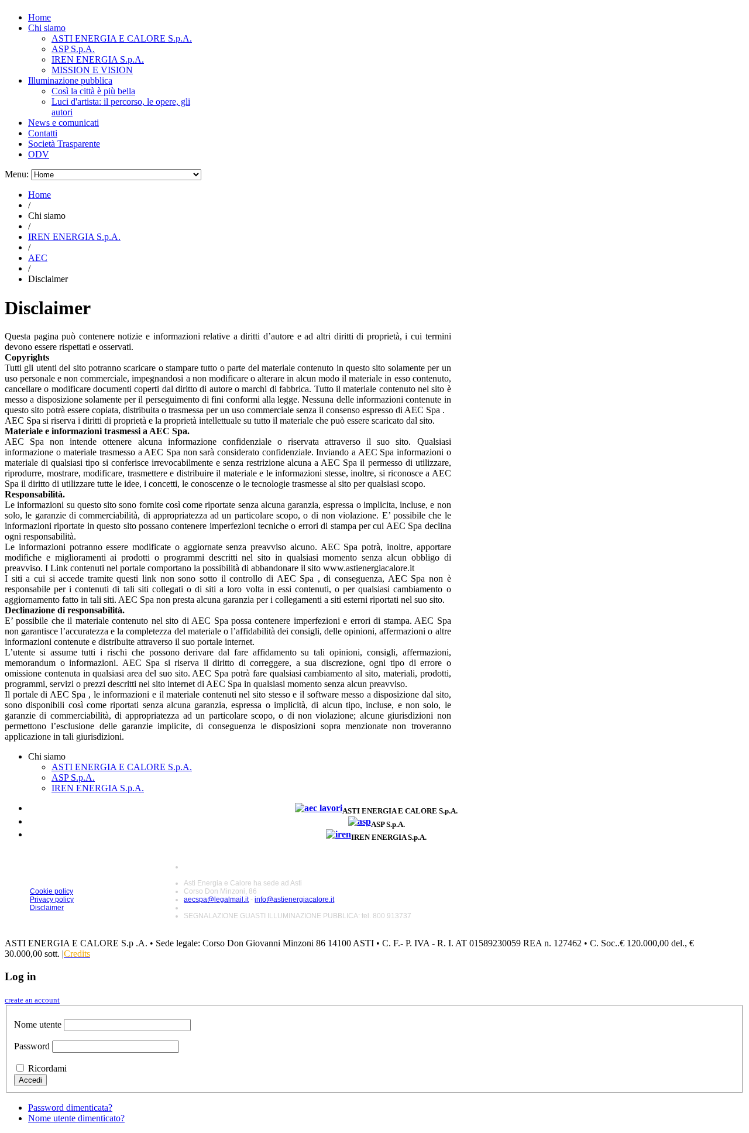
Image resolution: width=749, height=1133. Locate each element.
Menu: (18, 174)
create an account (32, 999)
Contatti (42, 133)
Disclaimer (47, 908)
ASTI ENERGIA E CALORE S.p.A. (121, 38)
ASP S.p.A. (73, 49)
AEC (37, 258)
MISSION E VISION (92, 70)
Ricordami (47, 1068)
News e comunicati (63, 123)
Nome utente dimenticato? (76, 1118)
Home (39, 17)
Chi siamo (47, 28)
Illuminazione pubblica (70, 80)
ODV (38, 154)
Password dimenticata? (70, 1108)
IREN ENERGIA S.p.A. (97, 59)
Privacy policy (52, 899)
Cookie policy (51, 891)
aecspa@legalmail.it (216, 899)
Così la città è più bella (93, 91)
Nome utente (37, 1024)
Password (32, 1046)
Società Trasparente (64, 144)
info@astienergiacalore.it (294, 899)
